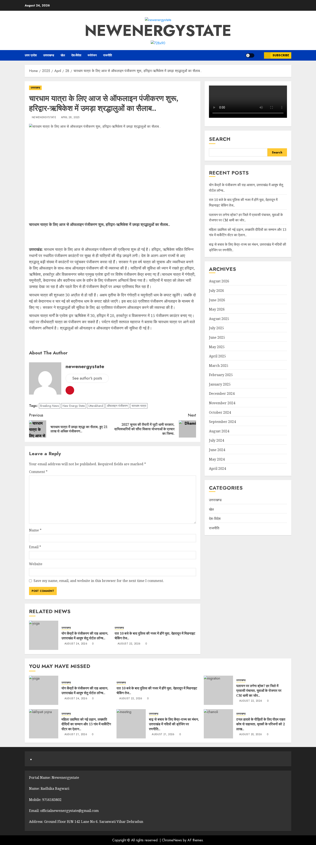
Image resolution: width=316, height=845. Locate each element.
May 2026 (217, 309)
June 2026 (217, 300)
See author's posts (87, 378)
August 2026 (219, 281)
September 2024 (222, 421)
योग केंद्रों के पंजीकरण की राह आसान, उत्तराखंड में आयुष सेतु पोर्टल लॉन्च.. (84, 635)
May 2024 (217, 459)
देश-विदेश (76, 55)
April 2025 (217, 356)
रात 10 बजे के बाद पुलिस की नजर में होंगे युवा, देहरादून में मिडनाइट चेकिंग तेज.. (155, 635)
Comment (38, 471)
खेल (63, 55)
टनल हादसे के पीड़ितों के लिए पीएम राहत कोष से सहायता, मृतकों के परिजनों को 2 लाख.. (260, 724)
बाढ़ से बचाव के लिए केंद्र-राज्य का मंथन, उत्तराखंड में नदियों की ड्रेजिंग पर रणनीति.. (174, 724)
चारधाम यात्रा (139, 406)
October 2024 (220, 412)
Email (35, 547)
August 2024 (219, 431)
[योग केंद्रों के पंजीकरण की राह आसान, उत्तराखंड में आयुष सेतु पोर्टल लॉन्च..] (43, 635)
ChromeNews (172, 840)
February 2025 (221, 374)
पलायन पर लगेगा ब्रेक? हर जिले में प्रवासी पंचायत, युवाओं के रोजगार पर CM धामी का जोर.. (258, 690)
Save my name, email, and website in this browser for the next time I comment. (99, 580)
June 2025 (217, 337)
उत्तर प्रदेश (31, 55)
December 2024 (222, 393)
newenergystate (158, 30)
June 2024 (217, 449)
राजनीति (107, 55)
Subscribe (281, 55)
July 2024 (216, 440)
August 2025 (219, 318)
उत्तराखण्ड (48, 55)
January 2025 (220, 384)
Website (35, 564)
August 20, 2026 (250, 734)
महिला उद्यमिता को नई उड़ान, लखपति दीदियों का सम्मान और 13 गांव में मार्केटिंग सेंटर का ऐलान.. (86, 724)
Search (219, 139)
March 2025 (218, 365)
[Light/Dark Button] (250, 55)
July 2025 (216, 328)
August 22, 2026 (129, 644)
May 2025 (217, 346)
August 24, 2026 (75, 644)
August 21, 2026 (75, 734)
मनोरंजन (92, 55)
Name (35, 530)
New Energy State (74, 406)
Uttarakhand (95, 406)
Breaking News (49, 406)
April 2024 (217, 468)
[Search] (259, 55)
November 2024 (222, 403)
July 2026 (216, 290)
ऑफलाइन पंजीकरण (117, 406)
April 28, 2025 (70, 117)
